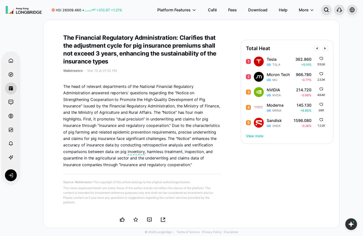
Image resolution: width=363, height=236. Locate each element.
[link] (87, 10)
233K (321, 79)
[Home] (24, 10)
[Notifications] (11, 144)
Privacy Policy (212, 232)
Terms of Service (188, 232)
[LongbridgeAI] (11, 157)
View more (254, 136)
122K (321, 125)
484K (321, 95)
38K (321, 110)
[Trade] (11, 116)
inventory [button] (136, 151)
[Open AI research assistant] (351, 224)
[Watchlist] (11, 130)
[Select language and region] (352, 10)
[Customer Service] (339, 10)
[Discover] (11, 74)
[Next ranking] (325, 48)
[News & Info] (11, 88)
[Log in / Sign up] (11, 175)
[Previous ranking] (317, 48)
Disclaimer (231, 232)
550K (321, 64)
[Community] (11, 102)
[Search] (326, 10)
